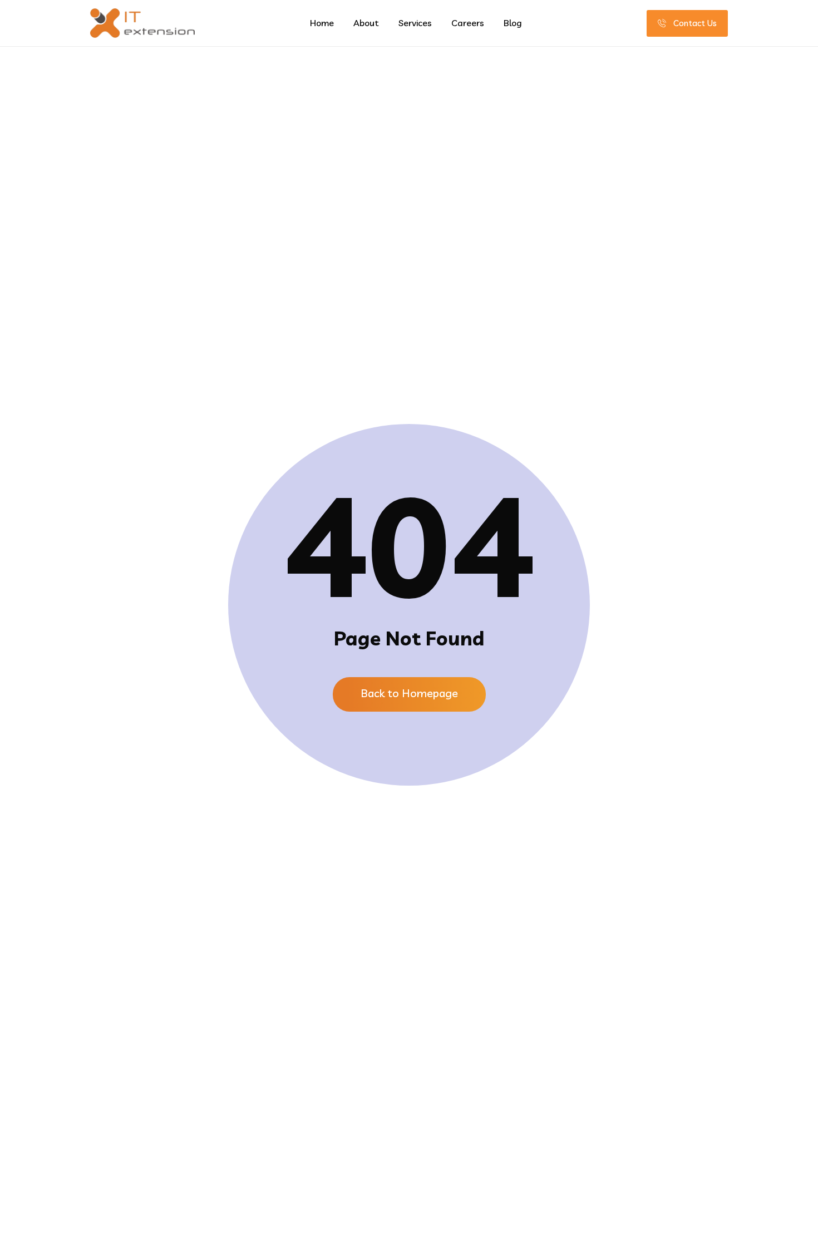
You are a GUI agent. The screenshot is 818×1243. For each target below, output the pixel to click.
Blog (513, 22)
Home (322, 22)
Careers (467, 22)
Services (415, 22)
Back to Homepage (409, 693)
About (366, 22)
